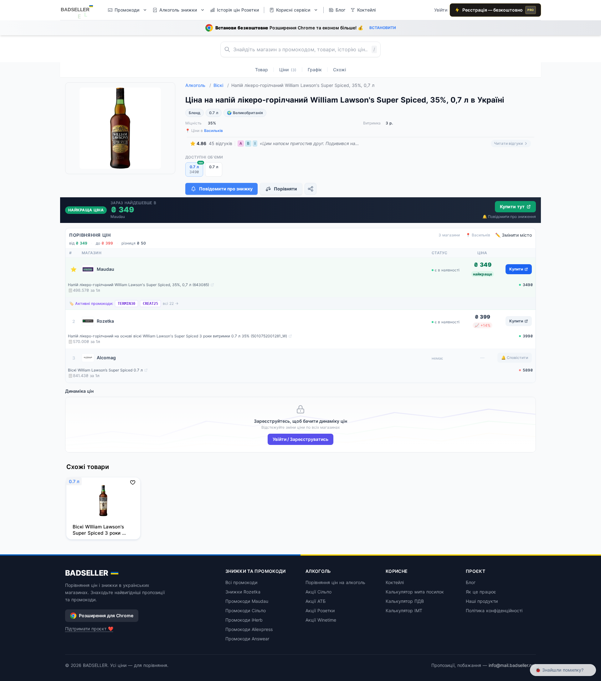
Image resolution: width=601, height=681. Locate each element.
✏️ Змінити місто (513, 235)
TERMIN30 (126, 303)
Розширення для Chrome (106, 615)
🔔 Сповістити (514, 357)
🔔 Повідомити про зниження (509, 216)
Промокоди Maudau (246, 601)
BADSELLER (86, 573)
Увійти (440, 10)
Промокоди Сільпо (245, 610)
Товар (261, 69)
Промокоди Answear (247, 638)
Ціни (287, 69)
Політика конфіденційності (494, 610)
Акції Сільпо (318, 591)
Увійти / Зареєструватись (300, 439)
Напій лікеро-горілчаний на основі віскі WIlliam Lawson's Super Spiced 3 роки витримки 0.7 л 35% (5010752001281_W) (177, 336)
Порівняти (285, 188)
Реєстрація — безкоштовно (498, 10)
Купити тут (512, 206)
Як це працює (481, 591)
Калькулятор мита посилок (415, 591)
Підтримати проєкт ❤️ (89, 628)
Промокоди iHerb (244, 620)
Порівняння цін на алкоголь (335, 582)
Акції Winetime (321, 620)
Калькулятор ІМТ (404, 610)
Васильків (213, 130)
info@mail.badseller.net (512, 665)
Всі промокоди (241, 582)
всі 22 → (170, 303)
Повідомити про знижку (226, 188)
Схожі (339, 69)
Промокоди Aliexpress (249, 629)
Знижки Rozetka (242, 591)
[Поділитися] (310, 189)
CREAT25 (150, 303)
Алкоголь (198, 85)
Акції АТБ (316, 601)
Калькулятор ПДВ (405, 601)
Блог (470, 582)
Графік (315, 69)
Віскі (221, 85)
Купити (516, 269)
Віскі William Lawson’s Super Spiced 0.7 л (105, 370)
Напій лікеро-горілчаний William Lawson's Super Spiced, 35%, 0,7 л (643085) (138, 284)
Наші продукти (482, 601)
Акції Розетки (320, 610)
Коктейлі (395, 582)
